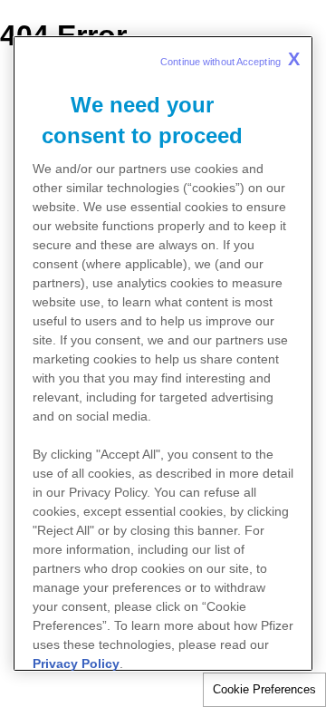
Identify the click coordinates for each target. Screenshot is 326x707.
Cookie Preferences (264, 689)
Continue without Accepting (230, 59)
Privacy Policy (76, 663)
